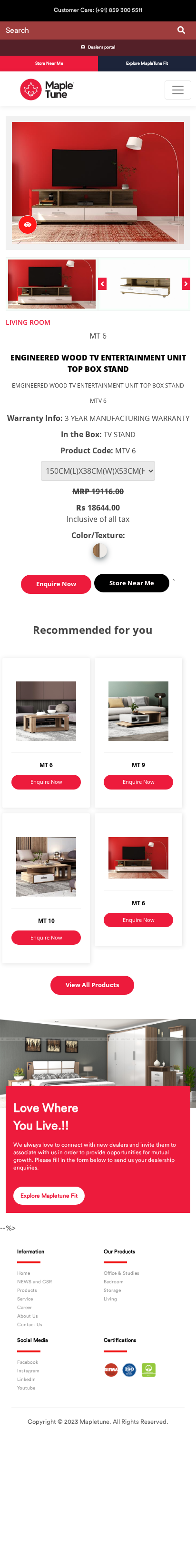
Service (25, 1299)
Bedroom (114, 1282)
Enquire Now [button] (56, 584)
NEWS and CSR (34, 1282)
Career (24, 1307)
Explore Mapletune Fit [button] (49, 1196)
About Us (27, 1316)
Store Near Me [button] (49, 63)
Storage (112, 1290)
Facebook (27, 1362)
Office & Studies (121, 1273)
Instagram (28, 1371)
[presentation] (102, 284)
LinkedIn (26, 1379)
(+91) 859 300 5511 (119, 10)
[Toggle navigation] (178, 90)
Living (110, 1299)
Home (23, 1273)
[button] (98, 48)
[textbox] (98, 30)
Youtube (26, 1388)
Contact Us (29, 1324)
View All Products (92, 984)
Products (27, 1290)
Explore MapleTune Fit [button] (147, 63)
